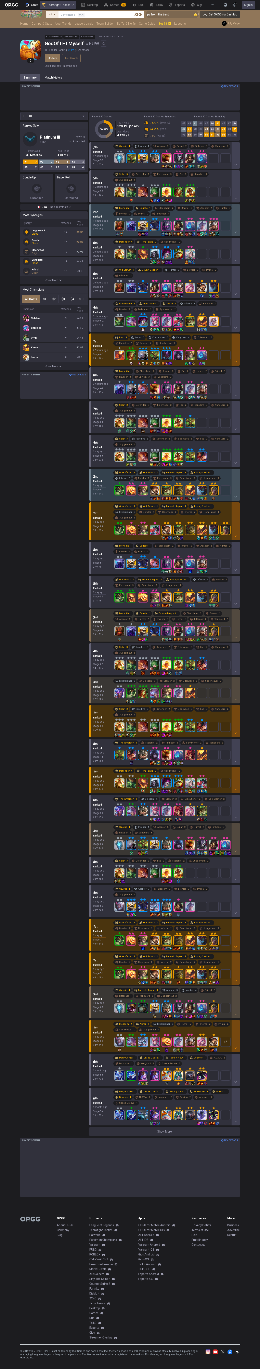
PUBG (93, 1249)
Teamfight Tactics (58, 5)
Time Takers (97, 1303)
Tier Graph (71, 58)
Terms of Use (200, 1230)
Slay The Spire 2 (99, 1278)
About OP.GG (65, 1225)
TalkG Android (147, 1264)
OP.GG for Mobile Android (154, 1225)
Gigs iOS (143, 1259)
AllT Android (146, 1235)
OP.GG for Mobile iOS (151, 1230)
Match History (53, 77)
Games (94, 1313)
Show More (52, 280)
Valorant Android (149, 1244)
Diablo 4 (94, 1293)
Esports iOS (145, 1278)
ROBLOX (94, 1254)
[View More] (212, 5)
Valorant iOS (146, 1249)
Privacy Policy (201, 1225)
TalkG (92, 1322)
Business (233, 1225)
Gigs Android (146, 1254)
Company (63, 1230)
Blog (60, 1235)
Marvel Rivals (97, 1269)
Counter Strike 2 (99, 1283)
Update (52, 58)
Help (194, 1235)
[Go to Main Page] (11, 5)
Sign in (248, 5)
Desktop (94, 1308)
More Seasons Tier (109, 36)
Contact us (198, 1244)
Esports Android (148, 1274)
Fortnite (94, 1288)
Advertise (233, 1230)
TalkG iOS (144, 1269)
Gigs (92, 1332)
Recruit (231, 1235)
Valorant (94, 1244)
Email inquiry (200, 1239)
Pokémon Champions (103, 1239)
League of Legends (101, 1225)
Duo (91, 1318)
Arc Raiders (96, 1274)
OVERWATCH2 (98, 1259)
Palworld (95, 1235)
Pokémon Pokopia (101, 1264)
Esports (94, 1327)
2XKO (92, 1298)
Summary (30, 77)
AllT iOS (143, 1239)
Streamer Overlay (100, 1337)
